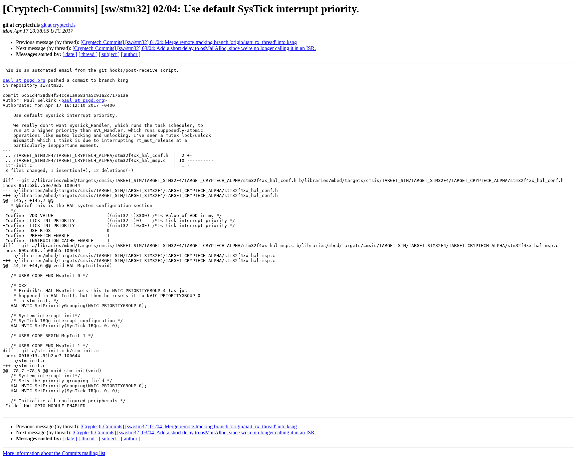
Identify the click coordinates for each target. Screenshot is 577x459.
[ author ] (130, 54)
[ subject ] (109, 54)
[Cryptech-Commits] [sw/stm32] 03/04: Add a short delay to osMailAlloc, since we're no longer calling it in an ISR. (194, 48)
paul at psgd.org (24, 80)
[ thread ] (88, 54)
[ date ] (69, 54)
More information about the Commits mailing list (54, 453)
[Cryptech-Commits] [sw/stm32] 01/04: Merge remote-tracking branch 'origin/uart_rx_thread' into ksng (188, 42)
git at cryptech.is (58, 25)
